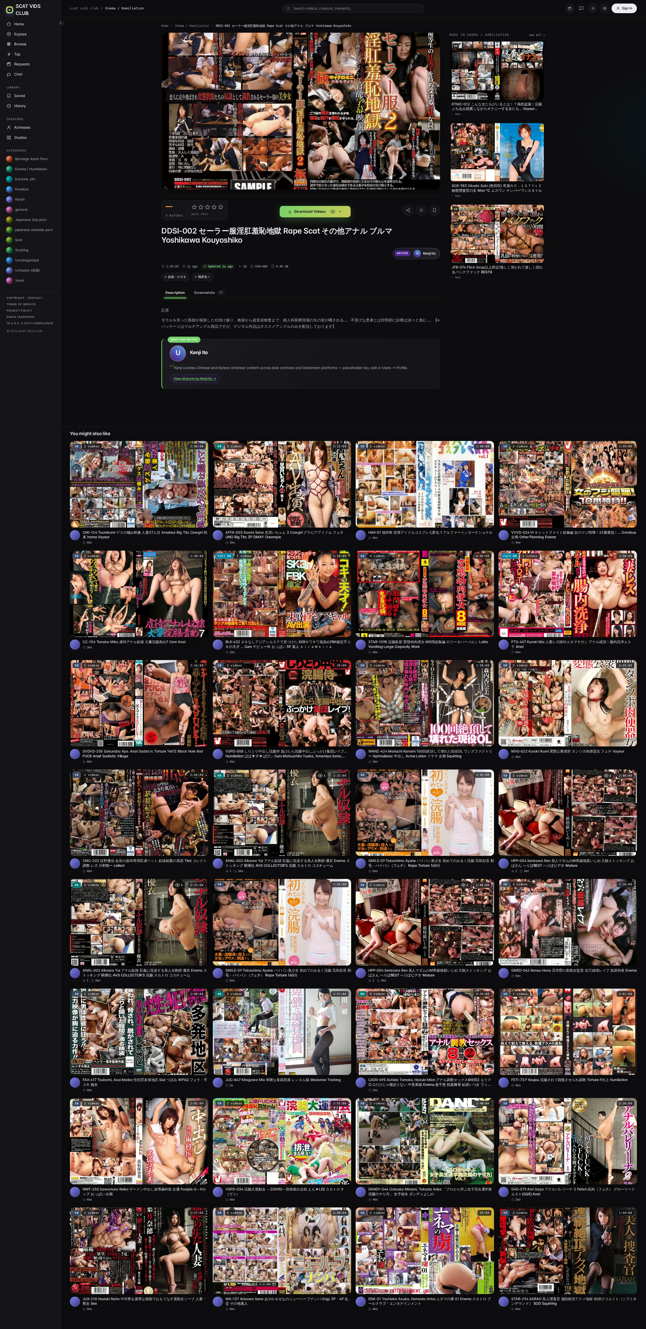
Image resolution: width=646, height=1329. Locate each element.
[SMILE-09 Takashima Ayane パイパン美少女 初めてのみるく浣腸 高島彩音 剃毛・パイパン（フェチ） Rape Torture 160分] (425, 821)
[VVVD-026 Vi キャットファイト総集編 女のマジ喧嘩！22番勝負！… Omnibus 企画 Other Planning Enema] (568, 493)
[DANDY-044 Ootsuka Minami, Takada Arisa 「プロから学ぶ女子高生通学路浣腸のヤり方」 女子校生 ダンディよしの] (425, 1150)
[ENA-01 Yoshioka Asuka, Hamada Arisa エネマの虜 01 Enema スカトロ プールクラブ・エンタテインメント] (425, 1259)
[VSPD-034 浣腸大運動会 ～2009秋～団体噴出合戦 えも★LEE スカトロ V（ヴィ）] (282, 1150)
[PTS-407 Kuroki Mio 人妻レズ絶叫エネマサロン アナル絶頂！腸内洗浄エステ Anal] (568, 602)
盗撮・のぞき (177, 277)
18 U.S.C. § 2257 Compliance (30, 323)
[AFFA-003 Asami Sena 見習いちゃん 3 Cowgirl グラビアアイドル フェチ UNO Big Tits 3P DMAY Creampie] (282, 493)
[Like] (421, 210)
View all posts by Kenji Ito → (195, 378)
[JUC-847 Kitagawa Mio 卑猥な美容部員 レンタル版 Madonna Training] (282, 1038)
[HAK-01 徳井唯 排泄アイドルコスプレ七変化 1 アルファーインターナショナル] (425, 490)
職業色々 (204, 277)
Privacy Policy (19, 310)
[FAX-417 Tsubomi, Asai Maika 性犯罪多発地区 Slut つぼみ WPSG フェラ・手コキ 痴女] (139, 1040)
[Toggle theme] (593, 8)
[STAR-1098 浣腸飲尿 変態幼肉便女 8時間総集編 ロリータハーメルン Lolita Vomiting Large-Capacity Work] (425, 602)
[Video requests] (570, 8)
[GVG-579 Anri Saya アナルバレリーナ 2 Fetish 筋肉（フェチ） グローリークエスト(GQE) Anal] (568, 1150)
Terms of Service (21, 304)
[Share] (408, 210)
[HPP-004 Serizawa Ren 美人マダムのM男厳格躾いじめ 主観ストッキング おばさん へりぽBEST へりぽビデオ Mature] (568, 821)
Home (164, 26)
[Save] (434, 210)
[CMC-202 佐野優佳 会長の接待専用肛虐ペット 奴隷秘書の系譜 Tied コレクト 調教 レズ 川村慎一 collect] (139, 821)
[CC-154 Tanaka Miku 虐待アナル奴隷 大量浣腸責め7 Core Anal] (139, 600)
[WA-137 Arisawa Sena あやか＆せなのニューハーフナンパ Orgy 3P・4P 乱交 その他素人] (282, 1259)
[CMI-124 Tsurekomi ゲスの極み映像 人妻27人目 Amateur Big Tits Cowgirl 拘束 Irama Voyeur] (139, 493)
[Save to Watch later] (202, 446)
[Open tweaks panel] (605, 8)
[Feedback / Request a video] (581, 8)
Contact (35, 298)
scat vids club (84, 8)
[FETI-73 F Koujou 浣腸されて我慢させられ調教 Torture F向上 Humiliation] (568, 1038)
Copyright (16, 298)
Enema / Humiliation (192, 26)
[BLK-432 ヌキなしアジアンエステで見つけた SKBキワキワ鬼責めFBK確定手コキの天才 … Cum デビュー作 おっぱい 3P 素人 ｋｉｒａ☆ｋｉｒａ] (282, 602)
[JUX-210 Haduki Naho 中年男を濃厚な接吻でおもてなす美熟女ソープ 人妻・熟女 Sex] (139, 1259)
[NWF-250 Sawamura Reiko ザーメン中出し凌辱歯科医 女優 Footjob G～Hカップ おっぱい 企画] (139, 1150)
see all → (537, 35)
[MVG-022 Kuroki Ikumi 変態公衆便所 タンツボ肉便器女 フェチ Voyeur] (568, 709)
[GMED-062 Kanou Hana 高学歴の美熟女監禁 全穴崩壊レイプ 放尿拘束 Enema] (568, 928)
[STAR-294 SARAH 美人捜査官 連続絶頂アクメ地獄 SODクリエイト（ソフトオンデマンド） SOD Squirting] (568, 1259)
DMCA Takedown (20, 317)
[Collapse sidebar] (61, 23)
